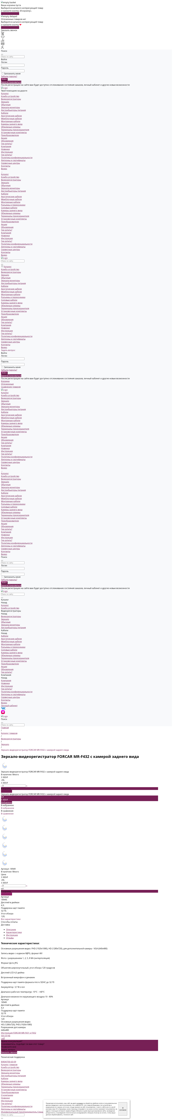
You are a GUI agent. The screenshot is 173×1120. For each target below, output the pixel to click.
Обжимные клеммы (10, 127)
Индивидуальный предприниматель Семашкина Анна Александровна (35, 1112)
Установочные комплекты (14, 132)
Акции (4, 224)
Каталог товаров (9, 1064)
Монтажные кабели (10, 121)
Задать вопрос (8, 1049)
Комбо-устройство (10, 96)
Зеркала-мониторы (10, 107)
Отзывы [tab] (10, 937)
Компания (6, 232)
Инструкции (7, 152)
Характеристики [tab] (14, 932)
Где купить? (6, 154)
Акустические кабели (11, 115)
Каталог (5, 174)
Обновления (7, 227)
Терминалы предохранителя (15, 129)
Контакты (5, 252)
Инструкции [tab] (12, 935)
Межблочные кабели (11, 118)
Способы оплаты (9, 922)
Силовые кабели (9, 207)
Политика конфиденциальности (16, 157)
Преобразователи (10, 135)
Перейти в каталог (10, 13)
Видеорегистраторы (11, 99)
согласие (80, 1103)
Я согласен (122, 1109)
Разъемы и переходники (13, 205)
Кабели (4, 113)
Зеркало (5, 101)
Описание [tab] (11, 929)
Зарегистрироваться (11, 82)
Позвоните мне (8, 1046)
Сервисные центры (10, 249)
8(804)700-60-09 (8, 1061)
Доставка (5, 924)
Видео (4, 255)
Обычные (6, 104)
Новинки (5, 149)
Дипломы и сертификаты (13, 160)
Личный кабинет (9, 705)
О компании (7, 1095)
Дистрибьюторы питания (13, 110)
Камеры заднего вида (11, 124)
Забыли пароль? (9, 76)
